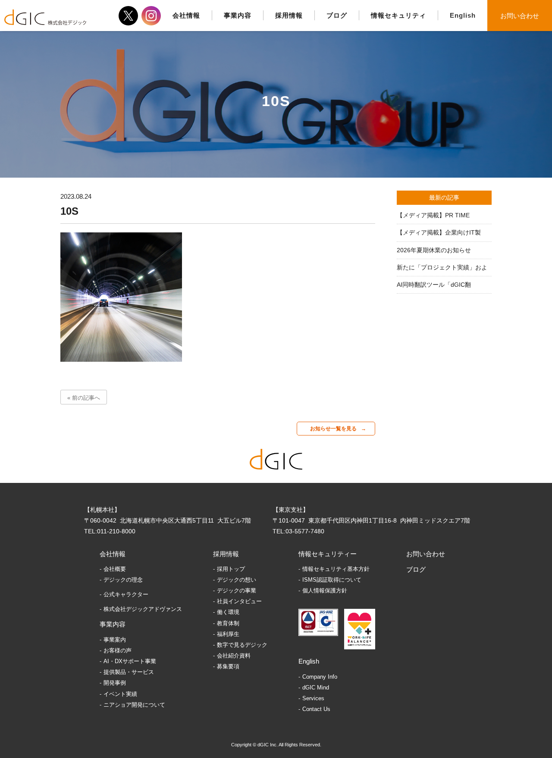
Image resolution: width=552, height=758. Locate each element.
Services (313, 698)
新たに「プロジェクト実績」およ (442, 267)
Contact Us (316, 709)
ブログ (416, 569)
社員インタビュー (239, 601)
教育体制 (228, 623)
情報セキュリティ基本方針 (336, 569)
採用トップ (231, 569)
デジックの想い (236, 579)
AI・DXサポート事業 (130, 661)
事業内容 (112, 624)
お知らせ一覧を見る (333, 429)
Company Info (319, 676)
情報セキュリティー (327, 554)
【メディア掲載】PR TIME (433, 215)
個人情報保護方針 (324, 590)
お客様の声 (118, 650)
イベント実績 (120, 694)
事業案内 (115, 639)
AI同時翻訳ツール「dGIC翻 (434, 284)
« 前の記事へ (83, 398)
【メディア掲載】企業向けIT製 (439, 232)
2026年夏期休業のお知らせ (434, 250)
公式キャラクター (126, 594)
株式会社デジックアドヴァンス (143, 609)
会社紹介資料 (234, 655)
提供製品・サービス (129, 672)
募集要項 (228, 666)
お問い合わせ (519, 15)
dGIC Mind (315, 687)
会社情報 (112, 554)
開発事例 (115, 683)
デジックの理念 (123, 579)
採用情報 (226, 554)
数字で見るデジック (242, 645)
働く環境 (228, 612)
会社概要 (115, 569)
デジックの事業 (236, 590)
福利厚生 (228, 634)
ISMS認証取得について (331, 579)
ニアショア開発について (134, 705)
